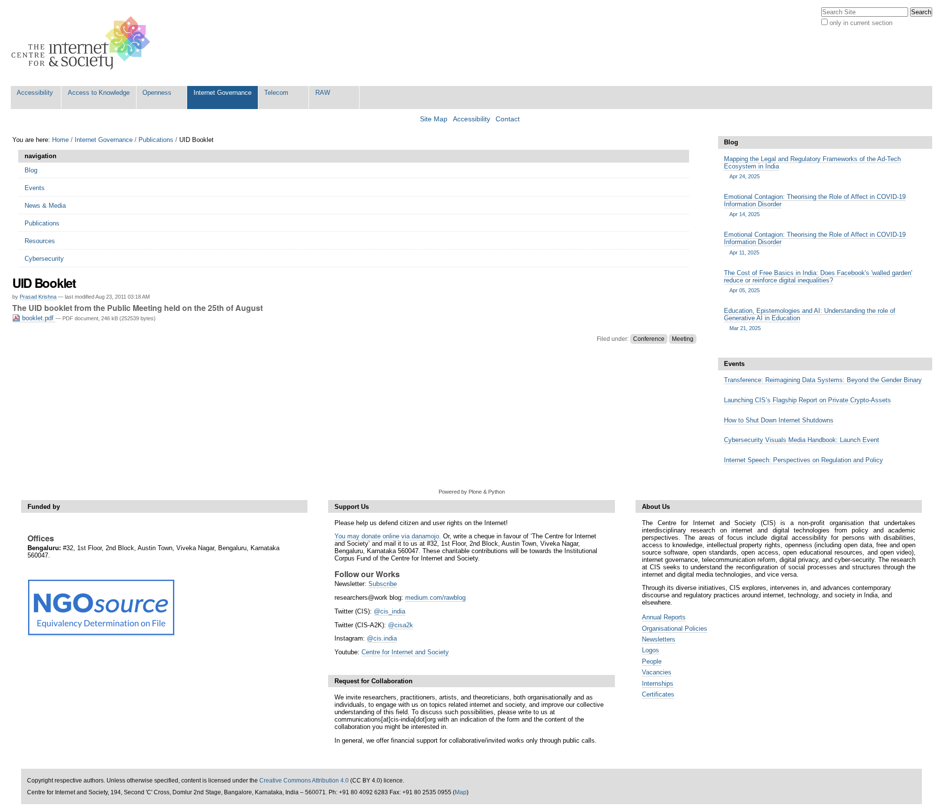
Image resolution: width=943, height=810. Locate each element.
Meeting (682, 338)
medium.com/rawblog (435, 597)
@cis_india (389, 611)
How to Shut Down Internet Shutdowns (778, 420)
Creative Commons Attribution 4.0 (304, 780)
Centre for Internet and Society (405, 652)
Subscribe (382, 583)
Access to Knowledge (99, 92)
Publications (156, 139)
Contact (508, 119)
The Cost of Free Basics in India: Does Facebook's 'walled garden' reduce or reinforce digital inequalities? (818, 281)
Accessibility (35, 92)
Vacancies (656, 672)
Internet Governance (222, 92)
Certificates (658, 694)
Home (60, 139)
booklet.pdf (37, 318)
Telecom (276, 92)
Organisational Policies (674, 628)
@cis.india (382, 638)
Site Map (433, 119)
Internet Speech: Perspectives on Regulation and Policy (803, 460)
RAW (322, 92)
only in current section (861, 23)
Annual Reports (664, 617)
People (652, 661)
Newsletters (658, 639)
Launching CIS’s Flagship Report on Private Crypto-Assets (807, 400)
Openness (156, 92)
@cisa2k (400, 625)
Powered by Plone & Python (472, 492)
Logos (650, 650)
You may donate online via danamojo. (387, 536)
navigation (40, 156)
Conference (649, 338)
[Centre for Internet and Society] (83, 43)
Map (461, 792)
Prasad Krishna (38, 297)
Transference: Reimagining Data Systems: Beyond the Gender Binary (823, 380)
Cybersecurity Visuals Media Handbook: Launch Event (801, 440)
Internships (657, 683)
